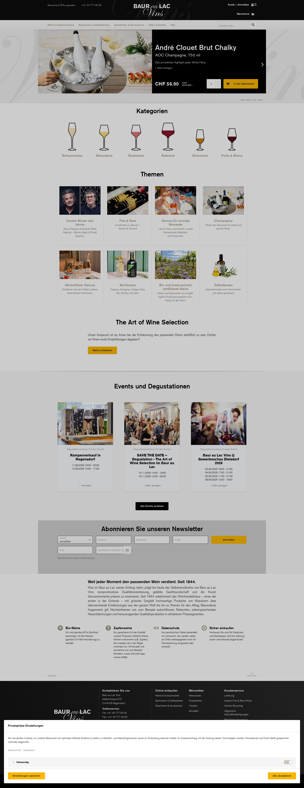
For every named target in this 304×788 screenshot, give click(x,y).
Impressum (29, 750)
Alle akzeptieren (282, 775)
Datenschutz (14, 750)
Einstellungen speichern (26, 775)
